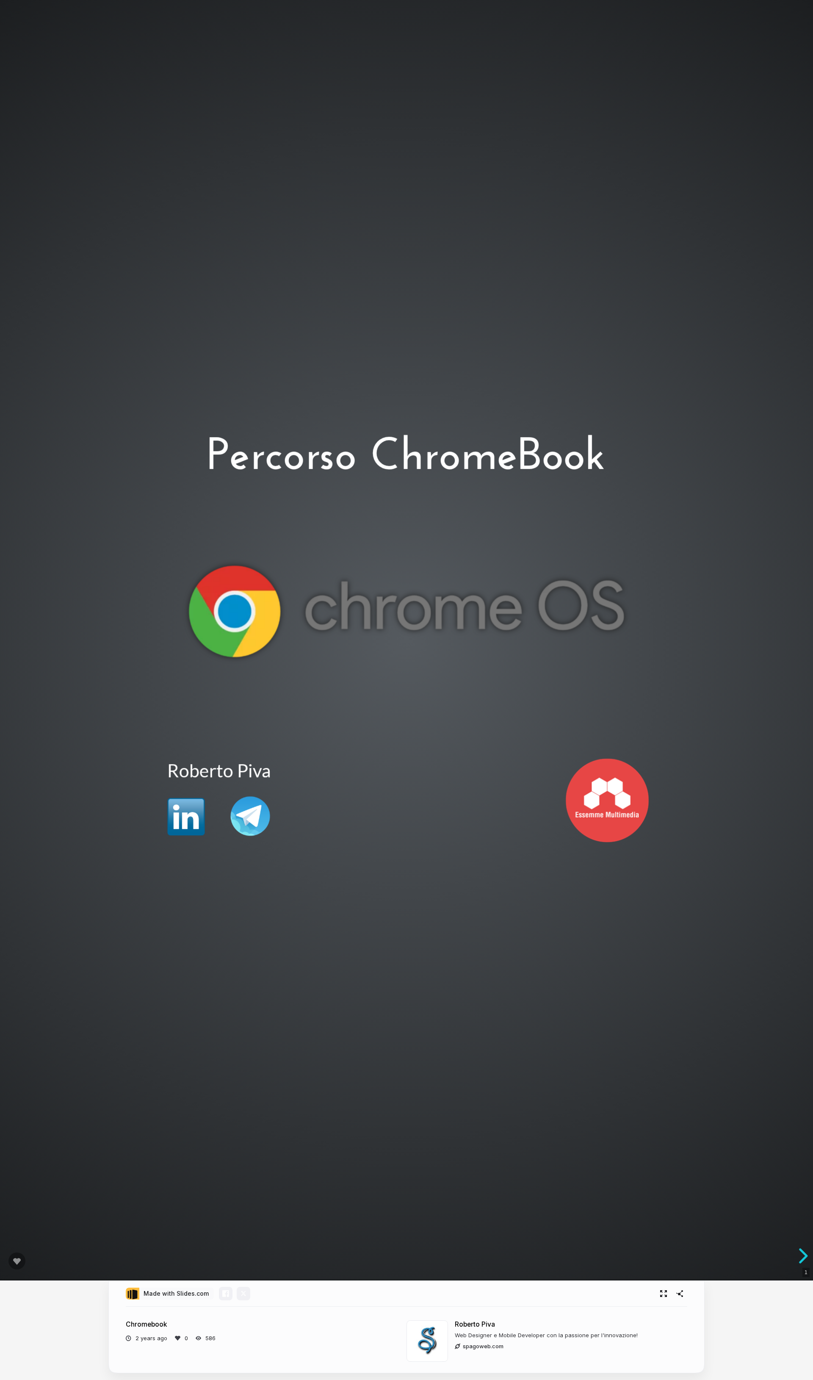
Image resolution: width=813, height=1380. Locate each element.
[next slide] (802, 1256)
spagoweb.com (483, 1346)
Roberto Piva (475, 1324)
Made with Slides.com (176, 1293)
